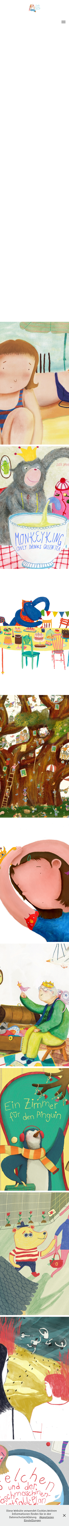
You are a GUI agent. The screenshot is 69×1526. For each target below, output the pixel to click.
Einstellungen (32, 1520)
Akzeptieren (46, 1517)
